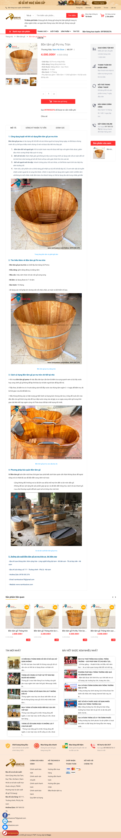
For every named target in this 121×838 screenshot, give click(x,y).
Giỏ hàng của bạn (110, 14)
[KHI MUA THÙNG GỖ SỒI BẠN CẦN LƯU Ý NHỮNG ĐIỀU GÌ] (14, 694)
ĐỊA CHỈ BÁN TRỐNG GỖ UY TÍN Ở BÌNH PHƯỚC (94, 718)
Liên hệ (113, 8)
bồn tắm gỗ (60, 23)
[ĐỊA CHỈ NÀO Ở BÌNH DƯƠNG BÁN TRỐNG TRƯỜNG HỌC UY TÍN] (70, 687)
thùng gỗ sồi (42, 20)
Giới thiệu (88, 8)
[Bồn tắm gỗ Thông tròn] (18, 616)
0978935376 (26, 8)
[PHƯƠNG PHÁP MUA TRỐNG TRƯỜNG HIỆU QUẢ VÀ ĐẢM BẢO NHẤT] (70, 674)
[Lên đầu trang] (117, 827)
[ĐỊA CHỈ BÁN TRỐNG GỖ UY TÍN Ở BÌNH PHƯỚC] (70, 720)
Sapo (49, 835)
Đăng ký (95, 14)
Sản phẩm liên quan (15, 597)
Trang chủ (79, 8)
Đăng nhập (88, 14)
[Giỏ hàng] (102, 15)
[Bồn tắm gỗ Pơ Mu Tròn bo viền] (74, 616)
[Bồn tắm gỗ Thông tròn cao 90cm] (103, 616)
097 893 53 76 (108, 748)
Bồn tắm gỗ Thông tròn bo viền (47, 631)
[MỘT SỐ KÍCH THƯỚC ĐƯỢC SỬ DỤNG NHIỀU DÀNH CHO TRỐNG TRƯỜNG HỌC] (70, 703)
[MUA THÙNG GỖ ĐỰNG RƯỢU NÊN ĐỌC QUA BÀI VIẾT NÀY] (14, 711)
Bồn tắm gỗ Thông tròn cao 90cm (105, 631)
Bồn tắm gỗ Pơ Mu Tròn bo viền (75, 631)
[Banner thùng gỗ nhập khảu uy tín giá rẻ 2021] (60, 2)
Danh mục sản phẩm (21, 31)
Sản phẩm (97, 8)
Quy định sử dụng (36, 798)
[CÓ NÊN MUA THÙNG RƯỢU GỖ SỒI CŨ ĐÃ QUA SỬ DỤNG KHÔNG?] (14, 663)
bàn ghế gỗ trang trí (69, 20)
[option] (10, 82)
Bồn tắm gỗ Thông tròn (18, 631)
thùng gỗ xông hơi (54, 20)
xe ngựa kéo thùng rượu (46, 23)
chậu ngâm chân (30, 23)
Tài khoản (88, 16)
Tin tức (106, 8)
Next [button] (35, 81)
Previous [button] (7, 81)
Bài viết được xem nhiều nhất (80, 650)
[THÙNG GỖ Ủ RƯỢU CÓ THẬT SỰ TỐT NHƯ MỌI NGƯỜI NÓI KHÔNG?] (14, 678)
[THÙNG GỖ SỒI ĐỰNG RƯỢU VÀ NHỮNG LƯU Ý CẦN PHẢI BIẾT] (14, 725)
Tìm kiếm (72, 15)
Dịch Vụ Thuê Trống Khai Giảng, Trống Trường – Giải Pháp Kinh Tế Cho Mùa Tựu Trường (94, 661)
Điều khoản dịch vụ (55, 790)
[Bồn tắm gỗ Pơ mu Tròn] (99, 153)
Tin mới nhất (13, 650)
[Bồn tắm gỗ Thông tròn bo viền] (46, 616)
